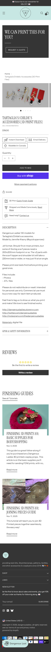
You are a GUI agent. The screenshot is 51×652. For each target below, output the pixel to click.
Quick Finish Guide (25, 201)
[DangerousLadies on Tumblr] (8, 611)
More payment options (25, 184)
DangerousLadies (24, 625)
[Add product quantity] (12, 158)
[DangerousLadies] (25, 13)
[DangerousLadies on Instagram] (3, 611)
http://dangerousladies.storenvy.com (20, 309)
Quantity (6, 153)
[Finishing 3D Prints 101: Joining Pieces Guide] (25, 494)
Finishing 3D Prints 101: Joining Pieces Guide (23, 510)
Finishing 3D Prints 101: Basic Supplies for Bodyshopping (23, 437)
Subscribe (44, 602)
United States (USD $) (13, 621)
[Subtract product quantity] (4, 158)
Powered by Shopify (10, 630)
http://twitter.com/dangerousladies (19, 313)
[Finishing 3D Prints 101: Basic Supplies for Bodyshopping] (25, 419)
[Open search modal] (41, 13)
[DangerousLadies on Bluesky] (12, 611)
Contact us (24, 215)
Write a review (25, 372)
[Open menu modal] (3, 13)
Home (7, 74)
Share (9, 192)
